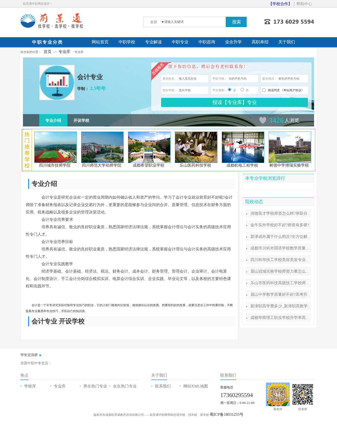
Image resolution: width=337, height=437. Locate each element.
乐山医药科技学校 (195, 165)
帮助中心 (304, 4)
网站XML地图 (195, 386)
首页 (48, 52)
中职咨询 (206, 42)
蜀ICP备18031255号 (226, 414)
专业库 (64, 52)
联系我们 (163, 386)
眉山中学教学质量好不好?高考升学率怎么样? (289, 294)
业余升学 (233, 42)
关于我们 (286, 42)
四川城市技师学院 (55, 165)
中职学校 (126, 42)
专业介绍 (53, 120)
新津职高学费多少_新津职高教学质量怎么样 (288, 306)
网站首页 (100, 42)
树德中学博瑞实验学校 (289, 165)
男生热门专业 (95, 386)
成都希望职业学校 (148, 165)
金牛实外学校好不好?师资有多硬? (279, 225)
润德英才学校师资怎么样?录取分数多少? (285, 213)
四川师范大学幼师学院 (101, 165)
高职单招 (260, 42)
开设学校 (81, 120)
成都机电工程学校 (242, 165)
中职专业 (180, 42)
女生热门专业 (125, 386)
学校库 (30, 386)
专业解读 (153, 42)
